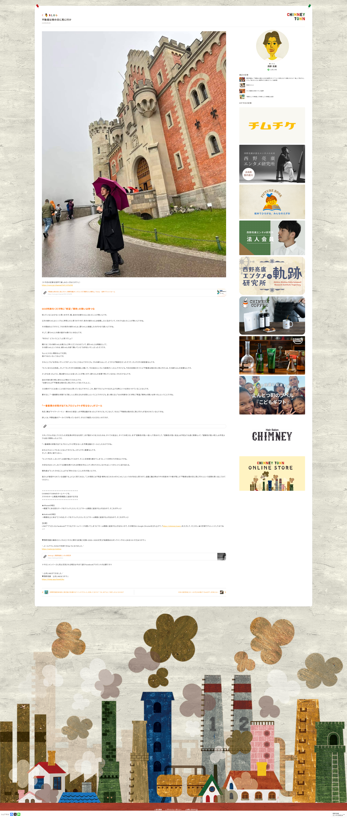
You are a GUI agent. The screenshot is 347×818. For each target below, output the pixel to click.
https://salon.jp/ (48, 549)
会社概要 (159, 809)
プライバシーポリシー (174, 809)
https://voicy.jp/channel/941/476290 (57, 285)
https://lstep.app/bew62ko (53, 579)
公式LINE (273, 70)
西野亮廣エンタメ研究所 (338, 814)
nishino (58, 549)
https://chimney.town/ (172, 526)
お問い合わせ (191, 809)
